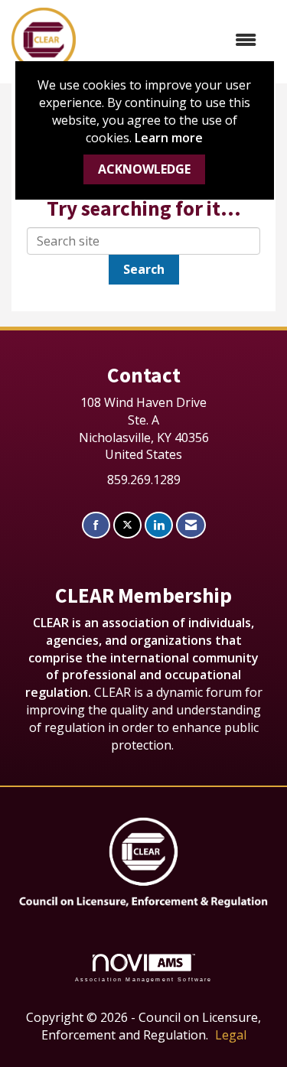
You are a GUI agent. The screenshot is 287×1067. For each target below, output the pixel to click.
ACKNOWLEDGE (144, 169)
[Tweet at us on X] (127, 525)
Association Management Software (144, 979)
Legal (230, 1034)
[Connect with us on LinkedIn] (159, 525)
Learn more (169, 137)
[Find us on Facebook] (96, 525)
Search (144, 269)
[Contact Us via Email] (191, 525)
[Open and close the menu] (173, 40)
